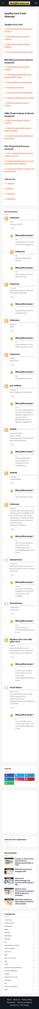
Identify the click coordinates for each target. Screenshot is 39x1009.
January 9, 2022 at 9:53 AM (26, 539)
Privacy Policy (27, 1000)
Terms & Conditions (24, 1002)
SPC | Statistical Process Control (20, 52)
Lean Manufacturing (19, 945)
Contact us (14, 1005)
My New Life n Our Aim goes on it (21, 640)
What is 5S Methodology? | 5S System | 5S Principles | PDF (24, 881)
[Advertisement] (19, 811)
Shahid (13, 472)
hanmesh (15, 354)
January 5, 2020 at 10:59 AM (26, 340)
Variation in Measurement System (20, 98)
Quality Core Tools (19, 977)
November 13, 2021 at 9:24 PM (26, 454)
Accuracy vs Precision (15, 87)
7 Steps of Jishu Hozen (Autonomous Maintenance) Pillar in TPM (24, 862)
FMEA (19, 929)
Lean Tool (19, 952)
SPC (19, 983)
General (19, 933)
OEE (19, 961)
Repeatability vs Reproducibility (19, 82)
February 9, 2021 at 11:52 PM (27, 270)
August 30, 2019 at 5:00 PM (26, 238)
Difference (19, 926)
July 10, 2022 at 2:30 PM (27, 585)
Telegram (11, 183)
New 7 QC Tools (19, 958)
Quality (19, 974)
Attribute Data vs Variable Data (20, 92)
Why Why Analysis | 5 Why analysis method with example (24, 902)
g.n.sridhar (15, 385)
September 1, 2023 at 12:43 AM (26, 644)
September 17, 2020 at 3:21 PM (26, 388)
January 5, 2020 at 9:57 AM (26, 323)
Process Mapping (19, 971)
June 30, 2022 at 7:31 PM (27, 562)
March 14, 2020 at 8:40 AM (27, 356)
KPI (19, 942)
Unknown (14, 217)
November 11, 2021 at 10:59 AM (26, 429)
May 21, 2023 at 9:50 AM (27, 605)
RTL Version (25, 1005)
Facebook (11, 194)
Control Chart (19, 923)
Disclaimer (11, 1002)
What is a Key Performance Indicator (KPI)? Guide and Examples (24, 892)
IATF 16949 (19, 936)
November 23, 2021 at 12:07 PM (26, 475)
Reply (12, 228)
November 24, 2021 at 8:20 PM (26, 493)
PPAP (19, 964)
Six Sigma (19, 980)
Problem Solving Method (19, 968)
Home (9, 1000)
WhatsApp (11, 199)
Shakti (13, 429)
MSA (19, 955)
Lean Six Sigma (19, 948)
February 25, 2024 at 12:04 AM (26, 666)
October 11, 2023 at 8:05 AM (27, 690)
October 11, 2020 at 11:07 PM (27, 406)
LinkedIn (10, 188)
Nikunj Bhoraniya (24, 235)
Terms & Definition (19, 987)
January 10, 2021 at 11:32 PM (26, 254)
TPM (19, 990)
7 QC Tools (19, 920)
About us (16, 1000)
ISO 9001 (19, 939)
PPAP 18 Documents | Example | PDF (23, 870)
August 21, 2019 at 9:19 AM (27, 220)
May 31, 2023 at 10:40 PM (27, 623)
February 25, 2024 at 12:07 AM (26, 717)
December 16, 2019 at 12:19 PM (26, 306)
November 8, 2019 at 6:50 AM (26, 286)
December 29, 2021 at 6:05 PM (26, 506)
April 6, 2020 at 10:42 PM (27, 374)
